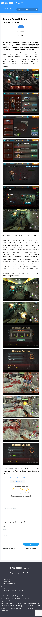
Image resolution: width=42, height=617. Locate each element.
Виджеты (7, 9)
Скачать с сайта (19, 477)
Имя (5, 529)
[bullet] (18, 522)
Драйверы (5, 586)
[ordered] (16, 522)
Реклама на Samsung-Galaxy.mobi (13, 590)
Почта (5, 535)
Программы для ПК (8, 583)
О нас (3, 588)
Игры (21, 27)
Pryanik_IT (20, 481)
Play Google (7, 477)
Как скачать (5, 581)
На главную (5, 579)
